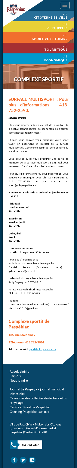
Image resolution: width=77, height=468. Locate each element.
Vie (50, 15)
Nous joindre (19, 380)
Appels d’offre (20, 371)
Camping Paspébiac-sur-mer (30, 412)
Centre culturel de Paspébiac (30, 407)
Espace (15, 385)
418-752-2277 (30, 444)
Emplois (15, 376)
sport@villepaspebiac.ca (42, 349)
